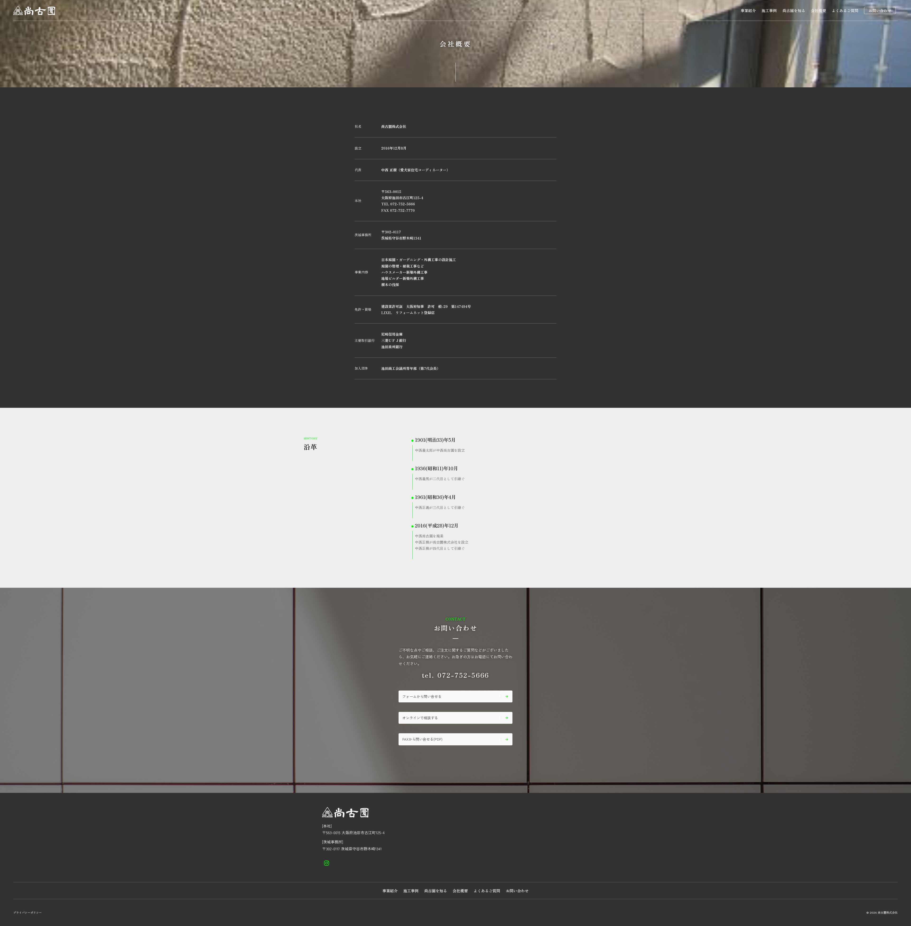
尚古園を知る (793, 10)
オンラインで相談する (420, 717)
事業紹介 (748, 10)
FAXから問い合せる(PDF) (422, 739)
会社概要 (818, 10)
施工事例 (769, 10)
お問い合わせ (880, 10)
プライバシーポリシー (27, 912)
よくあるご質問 (845, 10)
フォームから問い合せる (422, 696)
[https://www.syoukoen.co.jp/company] (326, 863)
